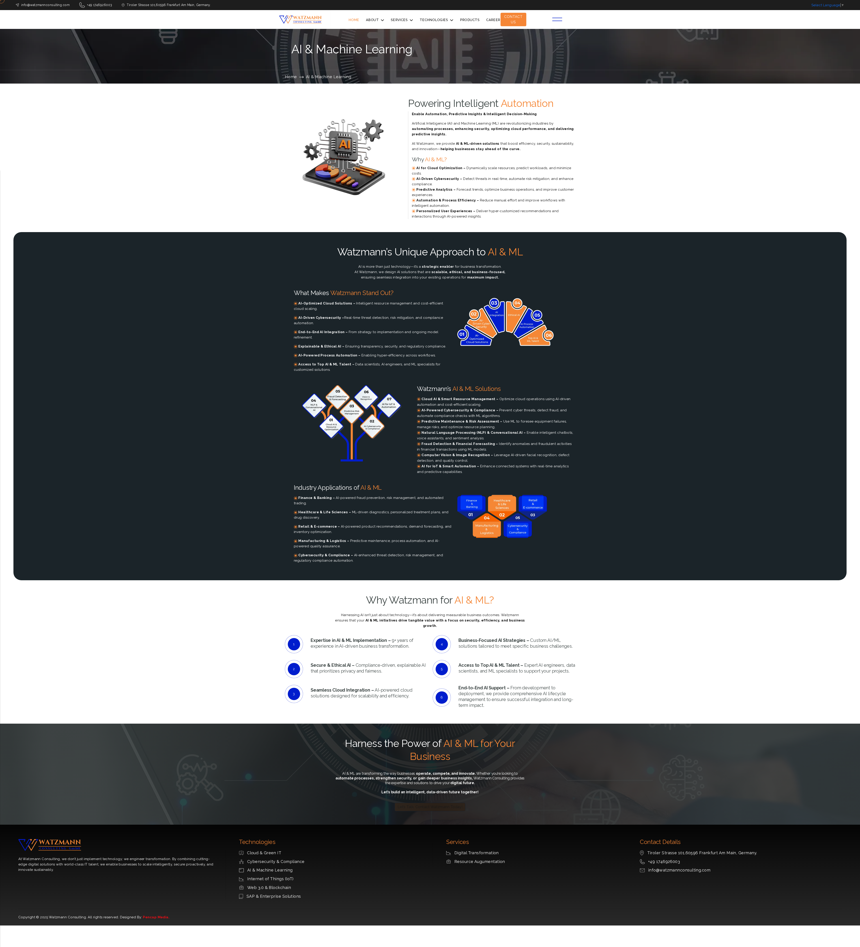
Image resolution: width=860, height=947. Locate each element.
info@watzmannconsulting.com (45, 5)
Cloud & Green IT (264, 852)
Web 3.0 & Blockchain (269, 887)
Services (399, 20)
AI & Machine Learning (269, 870)
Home (353, 20)
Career (493, 20)
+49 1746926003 (664, 861)
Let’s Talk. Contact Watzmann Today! (430, 807)
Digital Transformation (476, 852)
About (372, 20)
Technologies (434, 20)
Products (470, 20)
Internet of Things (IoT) (270, 878)
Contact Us (513, 19)
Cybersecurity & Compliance (276, 861)
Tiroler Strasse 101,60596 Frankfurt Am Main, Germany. (702, 852)
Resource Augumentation (479, 861)
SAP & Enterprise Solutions (274, 896)
